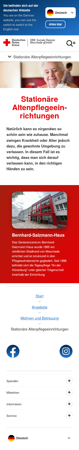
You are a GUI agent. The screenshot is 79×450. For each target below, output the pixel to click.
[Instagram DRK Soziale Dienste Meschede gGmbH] (66, 351)
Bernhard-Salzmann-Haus (38, 235)
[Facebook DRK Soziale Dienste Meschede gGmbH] (12, 351)
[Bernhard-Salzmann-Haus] (39, 210)
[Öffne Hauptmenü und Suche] (71, 43)
